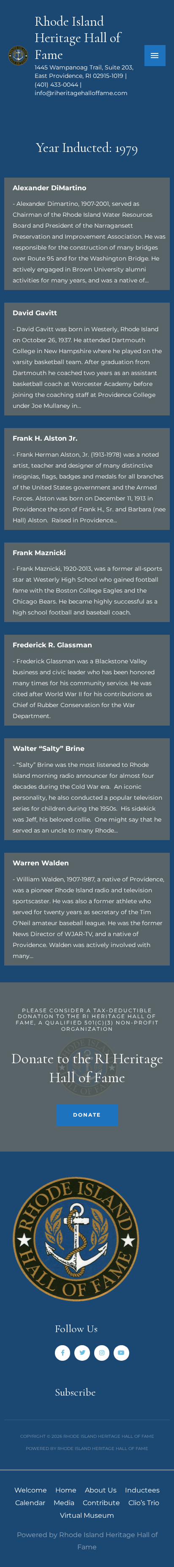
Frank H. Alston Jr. (45, 438)
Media (64, 1503)
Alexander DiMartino (49, 188)
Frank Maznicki (39, 553)
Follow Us (76, 1328)
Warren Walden (41, 863)
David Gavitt (35, 313)
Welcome (30, 1490)
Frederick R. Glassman (52, 645)
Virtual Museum (87, 1515)
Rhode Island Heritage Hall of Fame (77, 38)
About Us (101, 1490)
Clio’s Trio (143, 1503)
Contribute (101, 1503)
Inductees (142, 1490)
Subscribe (75, 1392)
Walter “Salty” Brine (48, 749)
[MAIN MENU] (155, 55)
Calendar (30, 1503)
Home (65, 1490)
